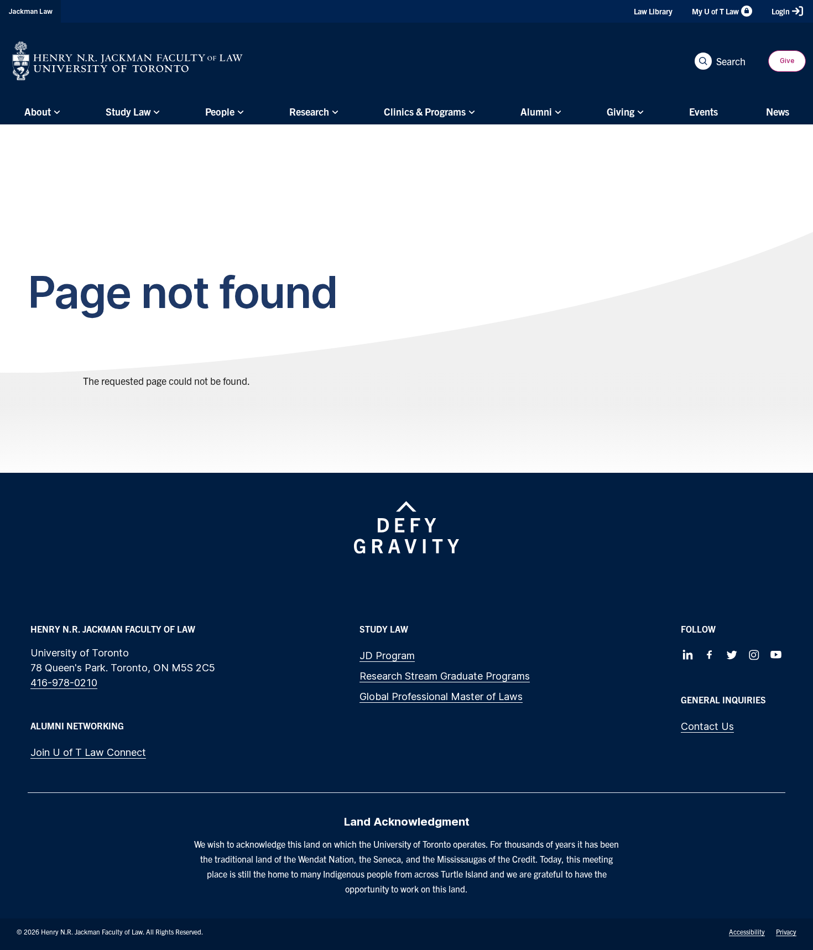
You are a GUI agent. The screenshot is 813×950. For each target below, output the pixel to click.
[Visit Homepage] (127, 61)
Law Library (653, 11)
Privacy (786, 931)
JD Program (387, 655)
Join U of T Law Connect (88, 752)
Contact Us (707, 726)
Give (787, 60)
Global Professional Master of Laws (441, 696)
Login (781, 11)
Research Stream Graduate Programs (444, 676)
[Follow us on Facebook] (709, 654)
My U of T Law (715, 11)
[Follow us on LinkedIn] (687, 654)
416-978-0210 (63, 682)
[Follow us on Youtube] (776, 654)
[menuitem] (40, 112)
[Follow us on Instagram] (753, 654)
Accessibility (747, 931)
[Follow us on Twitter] (731, 654)
